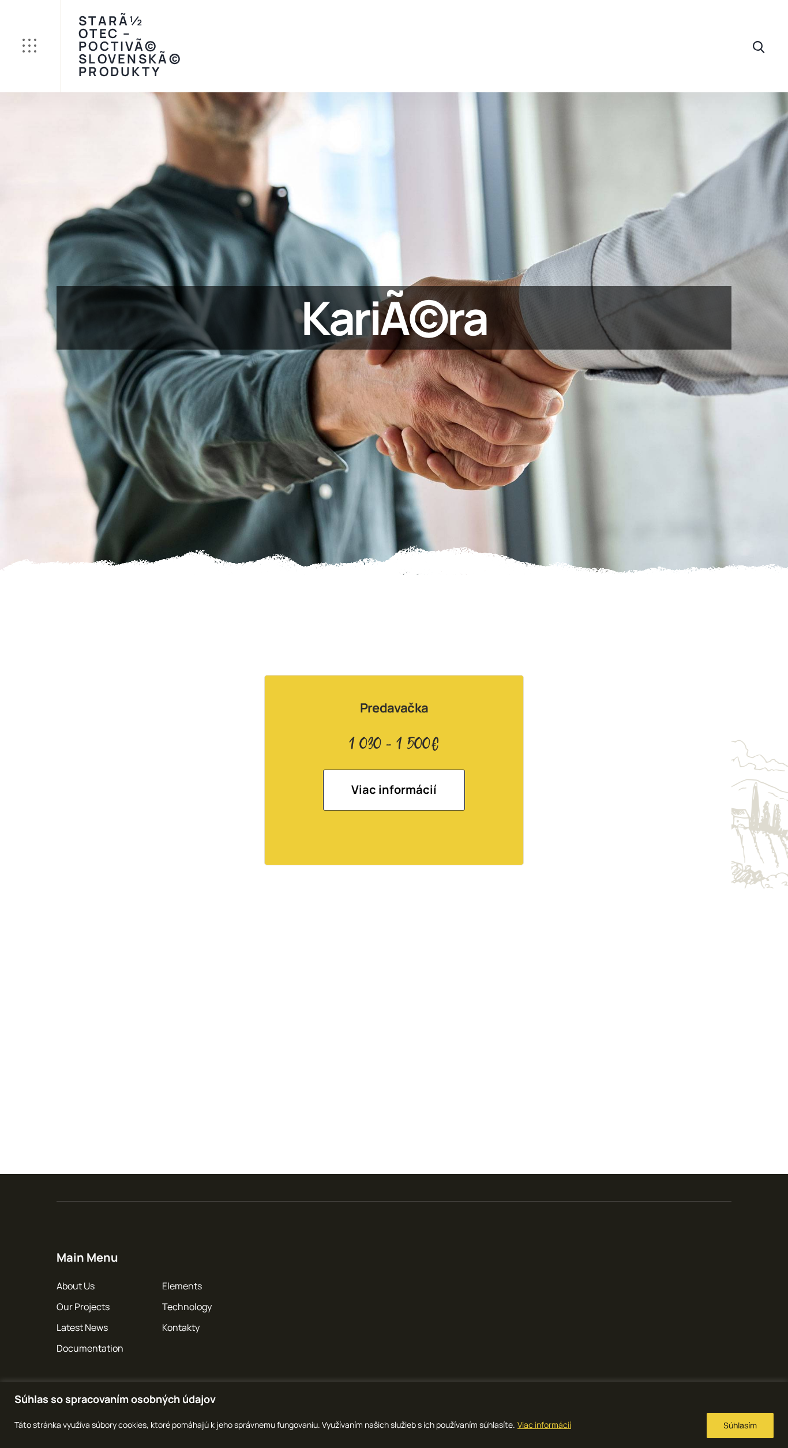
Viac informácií (544, 1424)
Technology (187, 1306)
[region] (394, 1415)
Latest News (82, 1327)
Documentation (90, 1348)
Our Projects (83, 1306)
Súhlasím (740, 1425)
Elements (182, 1286)
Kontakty (181, 1327)
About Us (76, 1286)
